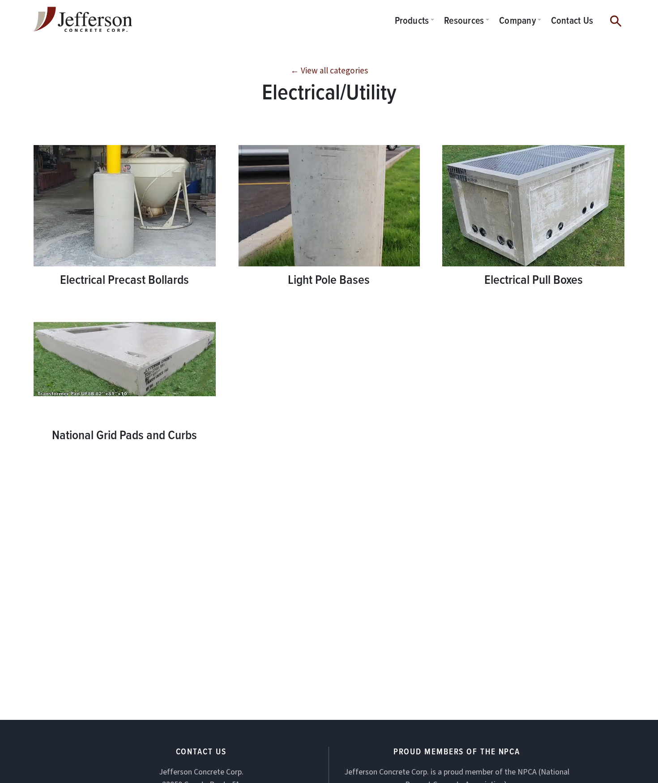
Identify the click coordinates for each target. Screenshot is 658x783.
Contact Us (572, 20)
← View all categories (329, 71)
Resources (464, 20)
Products (412, 20)
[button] (615, 19)
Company (517, 20)
